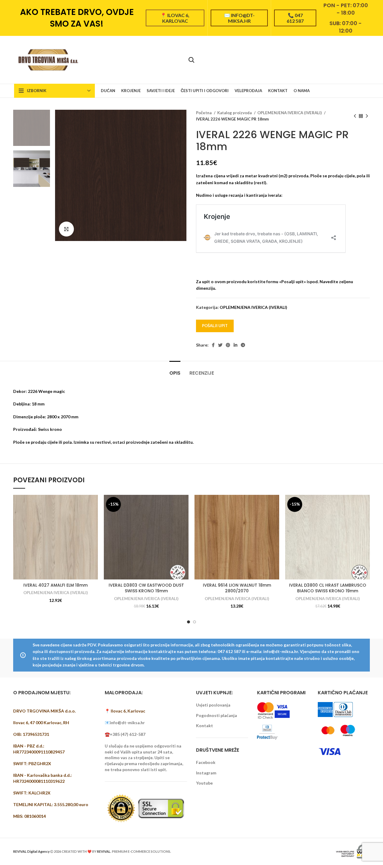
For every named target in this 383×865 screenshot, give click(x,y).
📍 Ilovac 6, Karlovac (174, 18)
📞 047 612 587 (295, 18)
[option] (31, 128)
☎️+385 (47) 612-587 (125, 734)
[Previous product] (355, 116)
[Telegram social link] (243, 345)
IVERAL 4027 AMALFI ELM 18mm (55, 585)
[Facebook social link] (213, 345)
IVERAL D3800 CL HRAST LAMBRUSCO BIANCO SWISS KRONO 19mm (327, 588)
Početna (204, 112)
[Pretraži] (191, 60)
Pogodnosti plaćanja (216, 715)
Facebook (205, 762)
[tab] (174, 370)
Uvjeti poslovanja (213, 704)
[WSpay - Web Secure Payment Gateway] (352, 850)
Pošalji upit (215, 325)
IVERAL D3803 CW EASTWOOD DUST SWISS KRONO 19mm (146, 588)
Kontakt (204, 725)
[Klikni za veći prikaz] (66, 229)
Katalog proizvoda (235, 112)
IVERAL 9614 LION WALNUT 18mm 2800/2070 (237, 588)
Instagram (206, 772)
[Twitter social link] (220, 345)
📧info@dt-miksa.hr (125, 722)
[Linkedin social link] (235, 345)
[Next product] (367, 116)
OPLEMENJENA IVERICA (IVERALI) (290, 112)
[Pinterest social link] (228, 345)
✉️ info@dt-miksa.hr (239, 18)
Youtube (204, 782)
